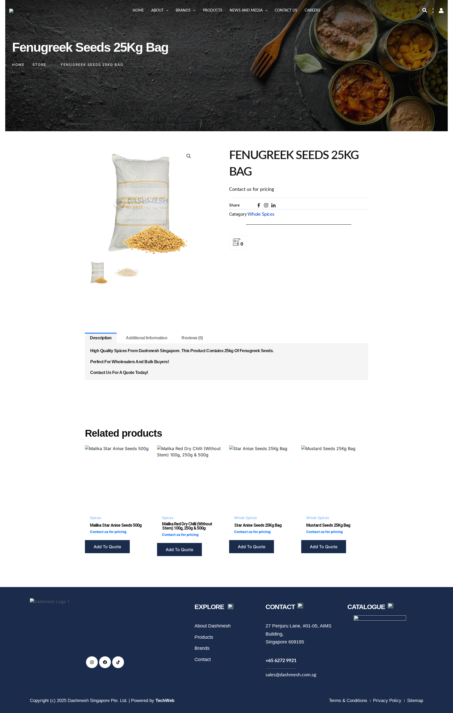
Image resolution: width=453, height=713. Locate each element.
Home (138, 10)
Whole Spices (260, 214)
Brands (183, 10)
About (157, 10)
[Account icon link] (441, 10)
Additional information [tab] (146, 338)
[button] (166, 10)
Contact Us (286, 10)
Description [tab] (101, 338)
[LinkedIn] (275, 206)
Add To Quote (107, 546)
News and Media (246, 10)
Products (212, 10)
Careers (312, 10)
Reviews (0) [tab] (192, 338)
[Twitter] (267, 206)
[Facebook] (260, 206)
